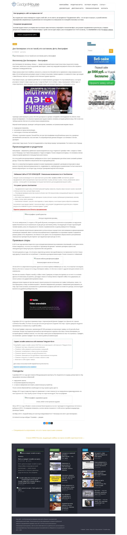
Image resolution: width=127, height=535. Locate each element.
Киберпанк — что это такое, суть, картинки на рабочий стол (101, 501)
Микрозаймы (64, 4)
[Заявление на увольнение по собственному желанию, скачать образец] (55, 463)
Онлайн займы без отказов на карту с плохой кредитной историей (29, 482)
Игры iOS (92, 529)
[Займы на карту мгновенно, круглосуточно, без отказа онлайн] (88, 480)
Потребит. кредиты (91, 4)
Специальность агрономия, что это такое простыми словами (37, 430)
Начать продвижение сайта (27, 35)
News (14, 44)
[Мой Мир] (49, 423)
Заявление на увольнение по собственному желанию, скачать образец (67, 466)
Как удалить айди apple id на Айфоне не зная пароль (101, 454)
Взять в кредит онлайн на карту (29, 459)
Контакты (104, 8)
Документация (64, 8)
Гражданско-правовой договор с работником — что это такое (68, 455)
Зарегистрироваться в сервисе (24, 367)
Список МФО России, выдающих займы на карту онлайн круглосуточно (55, 438)
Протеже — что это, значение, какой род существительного (101, 492)
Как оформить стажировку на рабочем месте (66, 496)
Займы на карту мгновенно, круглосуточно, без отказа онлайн (100, 483)
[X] (52, 423)
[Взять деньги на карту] (24, 488)
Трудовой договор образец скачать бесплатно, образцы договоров (68, 506)
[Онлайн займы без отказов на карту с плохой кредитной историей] (30, 478)
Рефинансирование (92, 8)
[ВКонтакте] (44, 423)
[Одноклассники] (47, 423)
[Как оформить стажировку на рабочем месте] (55, 494)
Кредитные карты (77, 4)
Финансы (20, 456)
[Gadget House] (25, 4)
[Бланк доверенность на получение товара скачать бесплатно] (55, 485)
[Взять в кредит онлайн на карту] (30, 453)
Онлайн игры (106, 529)
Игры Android (98, 529)
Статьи (102, 4)
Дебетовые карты (77, 8)
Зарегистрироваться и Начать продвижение (30, 209)
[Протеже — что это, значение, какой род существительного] (88, 490)
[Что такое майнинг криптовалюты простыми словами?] (88, 471)
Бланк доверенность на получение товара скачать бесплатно (68, 487)
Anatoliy (24, 52)
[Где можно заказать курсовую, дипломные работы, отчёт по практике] (55, 475)
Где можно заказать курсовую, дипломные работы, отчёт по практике (68, 477)
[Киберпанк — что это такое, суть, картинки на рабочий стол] (88, 499)
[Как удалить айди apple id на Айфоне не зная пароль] (88, 453)
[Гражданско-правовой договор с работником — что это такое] (55, 453)
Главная (83, 529)
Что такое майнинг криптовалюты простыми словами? (100, 472)
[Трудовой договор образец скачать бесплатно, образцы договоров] (55, 503)
